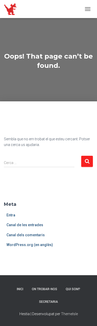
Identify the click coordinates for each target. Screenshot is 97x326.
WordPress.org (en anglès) (29, 245)
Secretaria (48, 302)
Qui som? (73, 289)
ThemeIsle (69, 314)
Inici (20, 289)
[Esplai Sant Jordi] (12, 9)
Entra (10, 215)
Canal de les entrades (24, 225)
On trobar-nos (44, 289)
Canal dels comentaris (25, 235)
